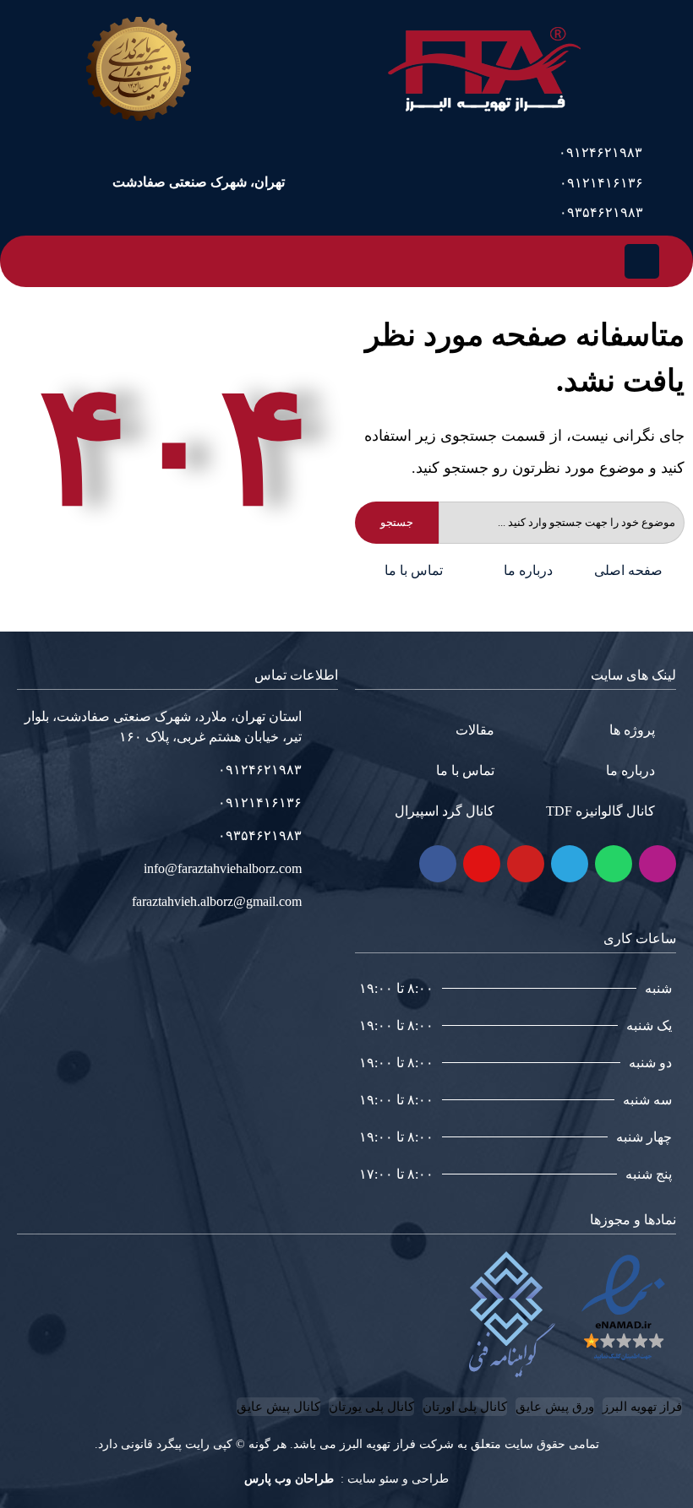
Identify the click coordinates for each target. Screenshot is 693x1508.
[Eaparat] (481, 863)
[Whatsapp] (613, 863)
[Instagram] (657, 863)
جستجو (396, 522)
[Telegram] (569, 863)
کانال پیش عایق (278, 1406)
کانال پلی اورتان (465, 1406)
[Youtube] (525, 863)
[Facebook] (437, 863)
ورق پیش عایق (555, 1406)
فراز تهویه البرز (642, 1406)
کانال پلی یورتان (371, 1406)
